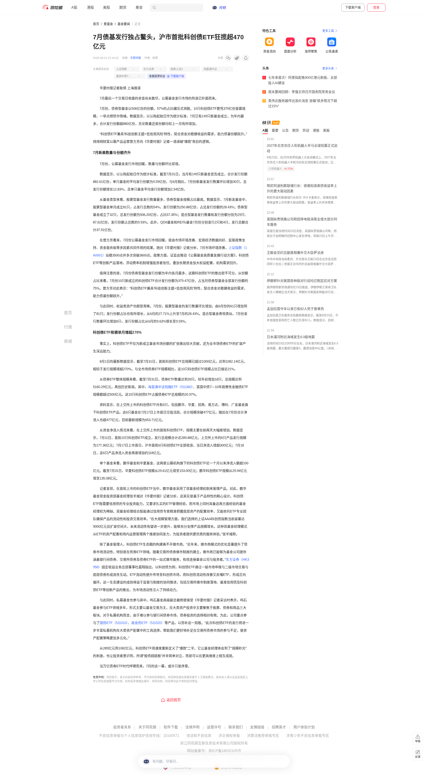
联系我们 (235, 727)
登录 (376, 7)
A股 (74, 7)
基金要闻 (123, 24)
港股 (90, 7)
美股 (106, 7)
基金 (139, 7)
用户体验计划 (304, 727)
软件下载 (171, 727)
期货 (122, 7)
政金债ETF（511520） (148, 623)
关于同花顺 (147, 727)
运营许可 (214, 727)
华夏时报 (135, 58)
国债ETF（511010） (114, 623)
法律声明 (192, 727)
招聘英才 (279, 727)
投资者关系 (122, 727)
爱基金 (108, 24)
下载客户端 (353, 7)
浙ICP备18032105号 (224, 751)
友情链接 (257, 727)
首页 (96, 24)
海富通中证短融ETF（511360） (170, 387)
